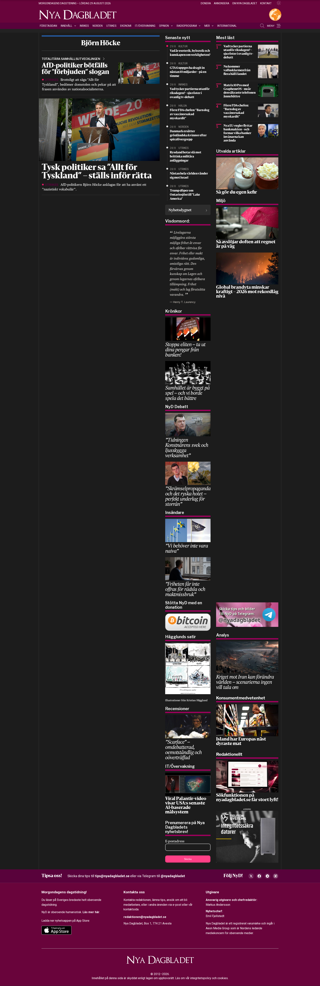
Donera (206, 3)
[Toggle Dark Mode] (277, 3)
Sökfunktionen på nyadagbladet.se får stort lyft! (247, 797)
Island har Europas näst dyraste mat (241, 741)
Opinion (164, 25)
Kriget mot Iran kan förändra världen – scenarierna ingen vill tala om (245, 681)
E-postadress (174, 841)
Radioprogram (187, 25)
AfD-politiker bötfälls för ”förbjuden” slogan (75, 68)
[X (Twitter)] (251, 876)
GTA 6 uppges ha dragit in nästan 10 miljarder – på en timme (188, 72)
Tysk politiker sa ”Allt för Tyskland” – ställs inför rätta (97, 172)
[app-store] (56, 930)
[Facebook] (259, 876)
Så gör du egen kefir (236, 192)
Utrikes (111, 25)
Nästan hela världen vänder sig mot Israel (189, 175)
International (227, 25)
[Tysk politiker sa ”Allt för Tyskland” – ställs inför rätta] (99, 129)
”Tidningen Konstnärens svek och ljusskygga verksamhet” (186, 447)
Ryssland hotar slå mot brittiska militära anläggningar (185, 156)
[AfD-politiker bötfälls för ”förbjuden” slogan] (139, 73)
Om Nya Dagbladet (244, 3)
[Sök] (262, 26)
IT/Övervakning (145, 25)
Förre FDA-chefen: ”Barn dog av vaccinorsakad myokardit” (189, 114)
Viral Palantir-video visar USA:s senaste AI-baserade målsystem (185, 805)
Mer (207, 25)
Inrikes (84, 25)
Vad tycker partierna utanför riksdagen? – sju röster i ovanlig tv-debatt (190, 93)
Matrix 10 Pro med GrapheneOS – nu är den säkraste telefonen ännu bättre (240, 91)
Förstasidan (48, 25)
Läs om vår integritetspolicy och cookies (201, 978)
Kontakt (266, 3)
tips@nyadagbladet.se (112, 876)
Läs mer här (91, 912)
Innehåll (66, 25)
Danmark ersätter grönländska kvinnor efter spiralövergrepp (188, 135)
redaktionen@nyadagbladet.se (145, 917)
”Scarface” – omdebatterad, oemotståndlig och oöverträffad (183, 749)
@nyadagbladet (173, 876)
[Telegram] (267, 876)
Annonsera (221, 3)
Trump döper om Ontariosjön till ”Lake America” (185, 194)
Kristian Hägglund (197, 700)
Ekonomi (125, 25)
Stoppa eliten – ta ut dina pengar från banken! (185, 349)
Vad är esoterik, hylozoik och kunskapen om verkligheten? (190, 53)
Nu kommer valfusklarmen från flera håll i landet (237, 70)
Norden (98, 25)
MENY (270, 25)
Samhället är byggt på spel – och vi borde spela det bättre (187, 392)
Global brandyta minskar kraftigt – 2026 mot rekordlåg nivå (247, 292)
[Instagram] (276, 876)
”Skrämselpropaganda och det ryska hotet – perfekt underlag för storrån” (188, 496)
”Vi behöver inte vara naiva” (186, 548)
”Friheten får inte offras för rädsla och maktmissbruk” (185, 589)
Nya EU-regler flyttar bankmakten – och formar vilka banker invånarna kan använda (238, 133)
